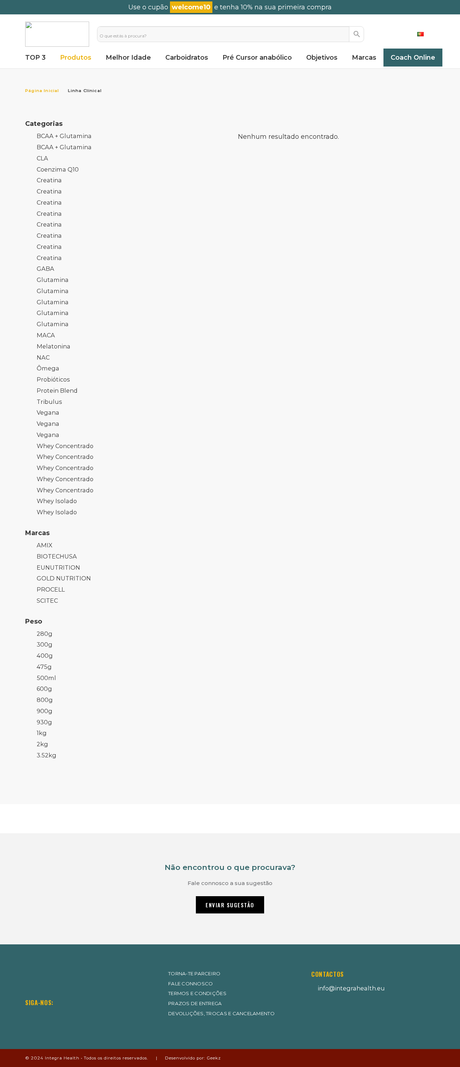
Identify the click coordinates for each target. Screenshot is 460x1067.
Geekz (214, 1058)
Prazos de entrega (195, 1003)
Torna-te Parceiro (194, 973)
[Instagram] (29, 1017)
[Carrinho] (400, 34)
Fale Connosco (190, 983)
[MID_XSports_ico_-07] (328, 1015)
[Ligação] (381, 34)
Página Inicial (42, 90)
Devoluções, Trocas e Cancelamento (221, 1013)
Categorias (44, 124)
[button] (426, 34)
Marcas (37, 533)
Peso (33, 621)
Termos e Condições (197, 993)
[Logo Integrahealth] (57, 34)
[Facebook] (50, 1016)
